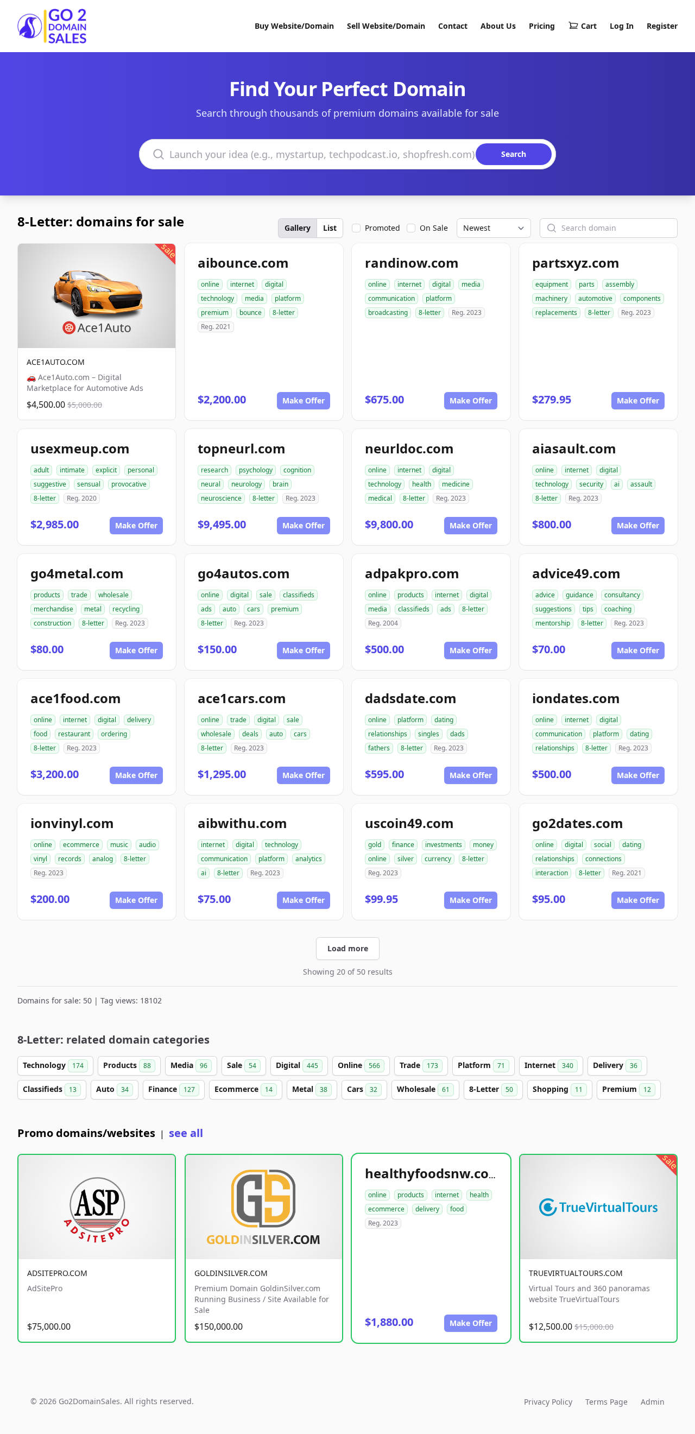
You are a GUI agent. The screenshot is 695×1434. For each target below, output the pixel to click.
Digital (297, 1065)
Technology (53, 1065)
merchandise (53, 609)
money (483, 844)
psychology (256, 470)
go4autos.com (244, 573)
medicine (456, 484)
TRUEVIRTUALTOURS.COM (576, 1273)
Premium (626, 1089)
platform (288, 298)
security (591, 484)
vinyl (40, 858)
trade (79, 594)
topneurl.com (242, 448)
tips (588, 609)
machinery (551, 298)
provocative (129, 484)
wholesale (113, 594)
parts (587, 284)
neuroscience (221, 498)
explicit (106, 470)
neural (210, 484)
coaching (617, 609)
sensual (88, 484)
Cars (362, 1089)
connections (603, 858)
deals (250, 733)
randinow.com (412, 262)
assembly (619, 284)
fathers (379, 748)
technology (217, 298)
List (330, 228)
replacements (556, 312)
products (47, 594)
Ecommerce (243, 1089)
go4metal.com (77, 573)
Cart (589, 26)
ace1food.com (75, 698)
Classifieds (50, 1089)
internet (242, 284)
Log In (622, 26)
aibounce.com (243, 262)
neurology (246, 484)
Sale (241, 1065)
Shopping (558, 1089)
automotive (595, 298)
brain (280, 484)
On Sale (434, 228)
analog (102, 858)
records (69, 858)
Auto (112, 1089)
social (602, 844)
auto (229, 609)
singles (428, 733)
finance (403, 844)
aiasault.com (574, 448)
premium (215, 312)
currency (438, 858)
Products (127, 1065)
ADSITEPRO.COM (57, 1273)
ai (617, 484)
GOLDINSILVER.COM (231, 1273)
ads (206, 609)
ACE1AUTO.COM (56, 362)
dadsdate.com (411, 698)
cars (253, 609)
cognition (297, 470)
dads (457, 733)
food (40, 733)
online (210, 284)
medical (380, 498)
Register (662, 26)
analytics (308, 858)
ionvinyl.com (72, 823)
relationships (387, 733)
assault (641, 484)
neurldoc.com (409, 448)
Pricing (542, 26)
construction (52, 623)
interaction (551, 872)
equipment (551, 284)
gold (374, 844)
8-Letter (491, 1089)
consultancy (622, 594)
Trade (419, 1065)
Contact (452, 26)
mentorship (552, 623)
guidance (579, 594)
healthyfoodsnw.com (433, 1173)
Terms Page (606, 1402)
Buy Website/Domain (294, 26)
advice (545, 594)
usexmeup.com (80, 448)
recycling (126, 609)
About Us (498, 26)
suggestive (50, 484)
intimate (72, 470)
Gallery (298, 228)
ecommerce (81, 844)
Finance (171, 1089)
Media (188, 1065)
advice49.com (576, 573)
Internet (549, 1065)
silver (405, 858)
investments (443, 844)
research (214, 470)
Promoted (382, 228)
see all (186, 1133)
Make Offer (303, 400)
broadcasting (388, 312)
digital (274, 284)
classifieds (298, 594)
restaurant (74, 733)
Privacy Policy (548, 1402)
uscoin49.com (409, 823)
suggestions (553, 609)
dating (443, 719)
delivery (139, 719)
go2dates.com (577, 823)
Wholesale (423, 1089)
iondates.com (576, 698)
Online (359, 1065)
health (421, 484)
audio (147, 844)
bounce (250, 312)
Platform (481, 1065)
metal (93, 609)
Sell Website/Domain (386, 26)
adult (41, 470)
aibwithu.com (242, 823)
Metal (309, 1089)
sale (266, 594)
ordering (114, 733)
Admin (653, 1402)
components (642, 298)
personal (141, 470)
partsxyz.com (576, 262)
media (254, 298)
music (119, 844)
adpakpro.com (412, 573)
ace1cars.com (242, 698)
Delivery (615, 1065)
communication (391, 298)
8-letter (284, 312)
